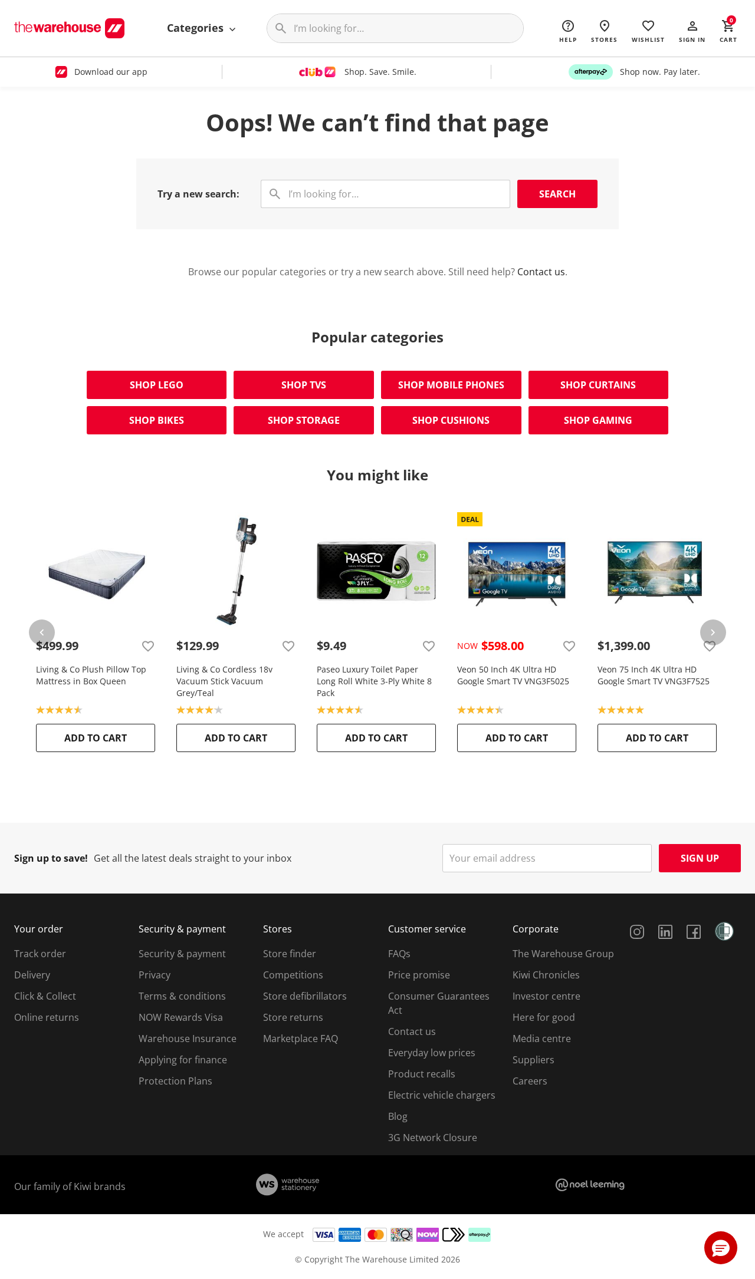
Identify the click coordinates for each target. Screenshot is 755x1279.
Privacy (154, 974)
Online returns (46, 1017)
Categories (196, 28)
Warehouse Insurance (188, 1038)
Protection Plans (175, 1080)
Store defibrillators (305, 996)
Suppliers (533, 1059)
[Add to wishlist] (148, 646)
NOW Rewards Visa (181, 1017)
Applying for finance (183, 1059)
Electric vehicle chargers (441, 1095)
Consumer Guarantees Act (439, 1003)
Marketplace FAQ (300, 1038)
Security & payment (182, 953)
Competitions (293, 974)
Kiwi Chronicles (546, 974)
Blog (398, 1116)
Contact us (541, 271)
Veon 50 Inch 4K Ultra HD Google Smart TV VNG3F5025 (513, 675)
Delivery (32, 974)
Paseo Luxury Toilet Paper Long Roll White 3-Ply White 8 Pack (374, 681)
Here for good (544, 1017)
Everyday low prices (431, 1052)
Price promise (419, 974)
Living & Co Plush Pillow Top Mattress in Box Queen (91, 675)
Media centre (542, 1038)
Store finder (289, 953)
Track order (40, 953)
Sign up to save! (51, 858)
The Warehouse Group (563, 953)
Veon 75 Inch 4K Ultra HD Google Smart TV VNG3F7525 (654, 675)
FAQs (399, 953)
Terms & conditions (182, 996)
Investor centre (546, 996)
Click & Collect (45, 996)
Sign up (700, 858)
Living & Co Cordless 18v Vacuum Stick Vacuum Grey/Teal (224, 681)
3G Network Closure (432, 1137)
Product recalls (421, 1073)
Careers (530, 1080)
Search (557, 193)
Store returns (293, 1017)
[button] (692, 30)
